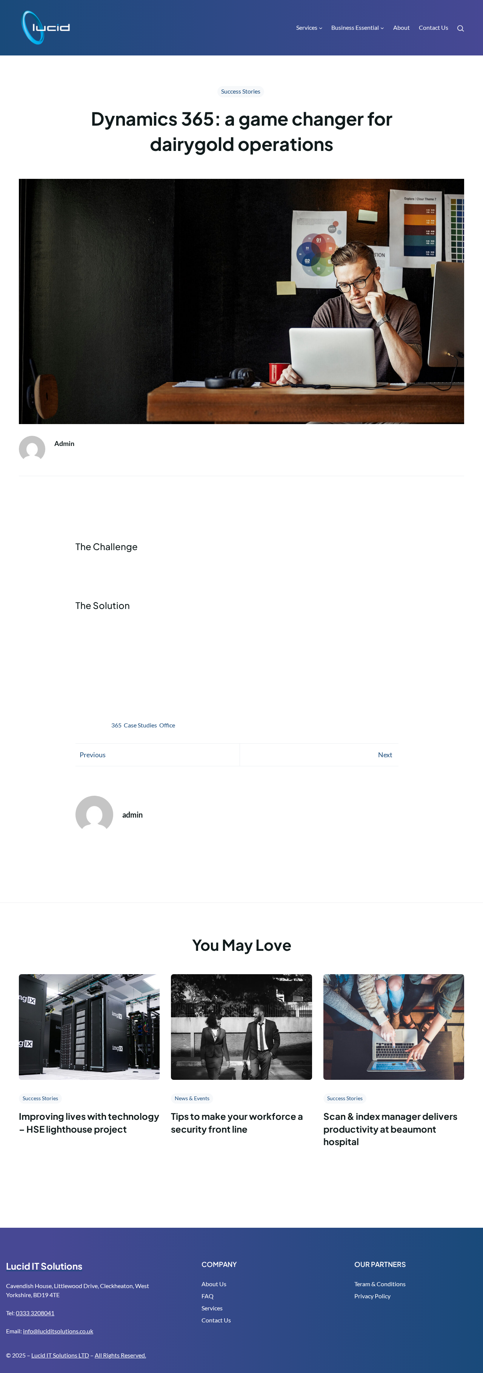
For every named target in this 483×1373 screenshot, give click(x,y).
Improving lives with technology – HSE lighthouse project (89, 1122)
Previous (93, 754)
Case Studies (140, 725)
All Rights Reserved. (120, 1355)
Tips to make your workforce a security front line (237, 1122)
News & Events (192, 1098)
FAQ (208, 1295)
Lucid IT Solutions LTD (60, 1355)
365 (116, 725)
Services (212, 1307)
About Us (214, 1283)
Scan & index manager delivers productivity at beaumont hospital (390, 1128)
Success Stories (240, 91)
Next (385, 754)
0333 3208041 (35, 1312)
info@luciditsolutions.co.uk (58, 1331)
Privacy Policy (372, 1295)
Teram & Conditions (380, 1283)
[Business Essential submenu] (382, 28)
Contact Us (216, 1320)
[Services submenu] (321, 28)
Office (167, 725)
